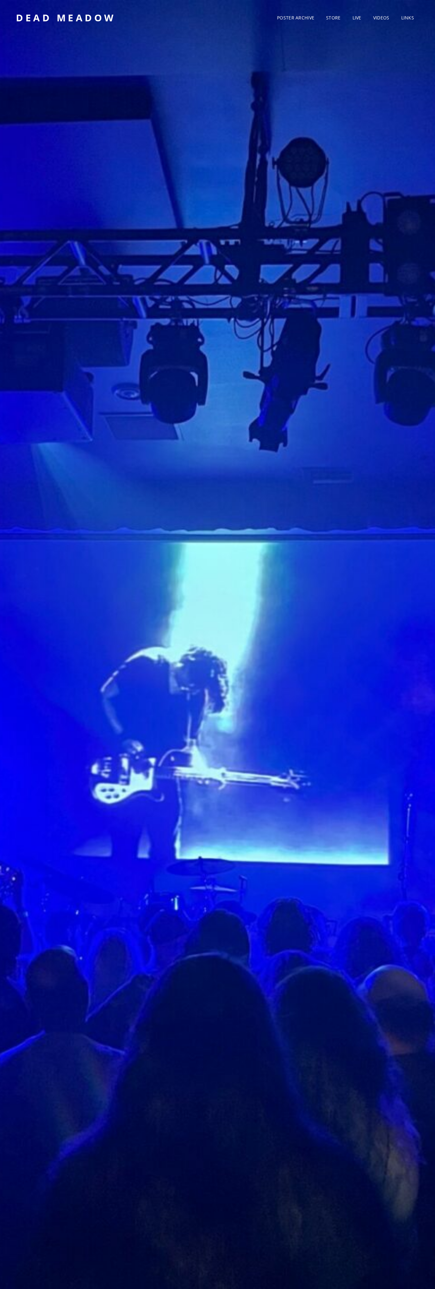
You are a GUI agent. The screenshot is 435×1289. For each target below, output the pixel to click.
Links (407, 18)
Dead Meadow (66, 17)
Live (357, 18)
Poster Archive (295, 18)
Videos (381, 18)
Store (333, 18)
